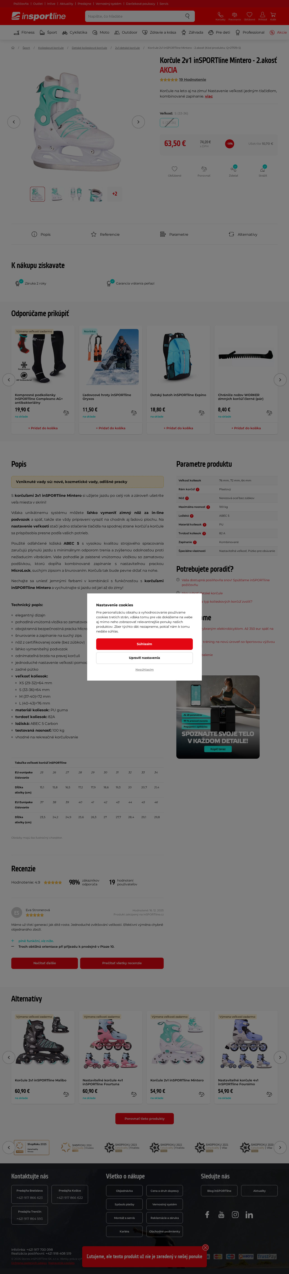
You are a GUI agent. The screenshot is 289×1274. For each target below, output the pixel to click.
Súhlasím (144, 644)
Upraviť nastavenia (144, 658)
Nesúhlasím (144, 669)
